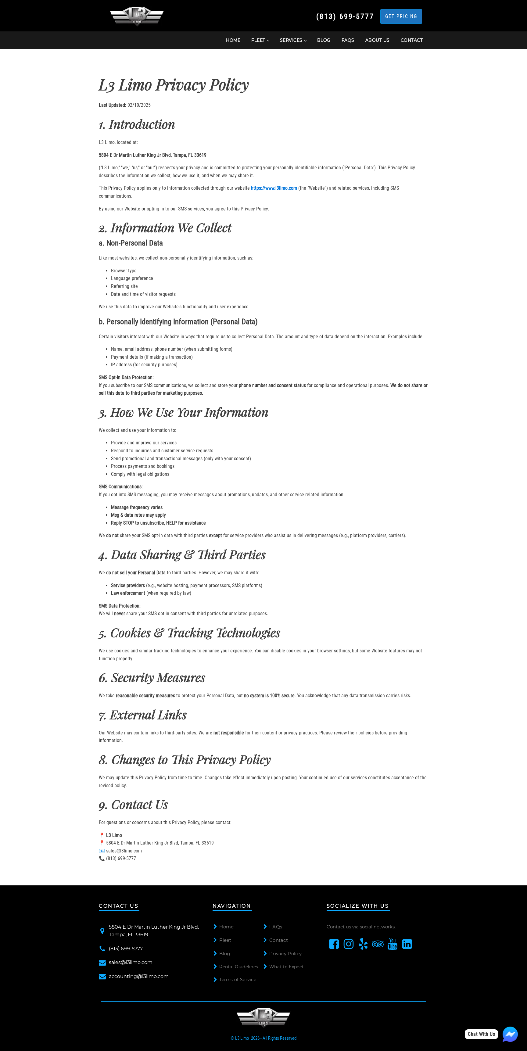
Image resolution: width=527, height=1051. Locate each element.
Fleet (225, 940)
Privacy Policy (285, 953)
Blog (224, 953)
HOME (233, 40)
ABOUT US (377, 40)
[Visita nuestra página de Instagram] (348, 944)
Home (226, 927)
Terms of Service (237, 979)
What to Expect (286, 967)
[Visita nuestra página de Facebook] (334, 944)
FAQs (348, 40)
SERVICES (291, 40)
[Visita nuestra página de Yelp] (363, 944)
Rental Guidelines (238, 967)
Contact (278, 940)
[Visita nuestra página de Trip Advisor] (378, 944)
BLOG (324, 40)
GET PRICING (401, 16)
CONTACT (412, 40)
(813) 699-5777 (345, 16)
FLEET (258, 40)
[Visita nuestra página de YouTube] (392, 944)
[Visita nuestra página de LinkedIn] (407, 944)
